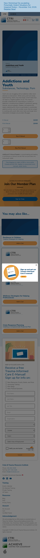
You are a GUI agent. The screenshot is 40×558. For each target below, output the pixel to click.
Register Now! (10, 9)
